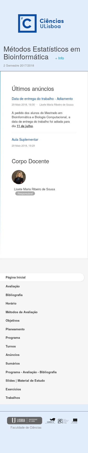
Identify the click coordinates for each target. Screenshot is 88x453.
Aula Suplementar (25, 139)
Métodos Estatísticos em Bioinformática (42, 52)
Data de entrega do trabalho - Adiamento (42, 98)
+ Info (59, 57)
